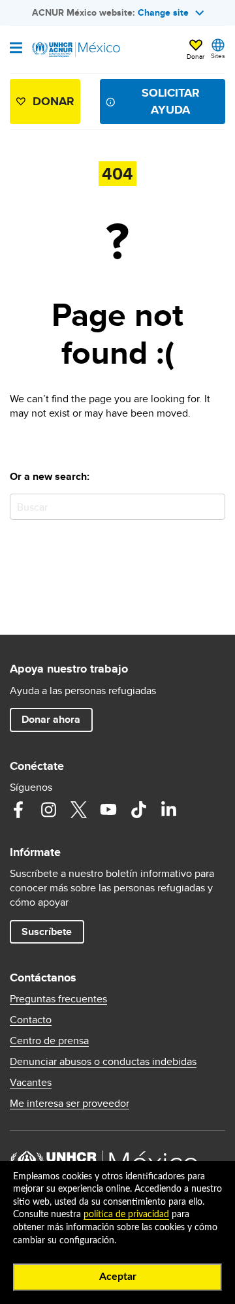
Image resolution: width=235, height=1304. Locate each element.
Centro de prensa (49, 1041)
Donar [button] (195, 56)
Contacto (31, 1020)
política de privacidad (126, 1214)
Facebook (18, 809)
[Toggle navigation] (16, 48)
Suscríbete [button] (47, 931)
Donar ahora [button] (51, 719)
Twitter (78, 809)
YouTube (108, 809)
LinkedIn (168, 809)
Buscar (212, 506)
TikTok (138, 809)
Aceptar (117, 1276)
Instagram (48, 809)
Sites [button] (218, 55)
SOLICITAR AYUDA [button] (171, 101)
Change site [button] (163, 12)
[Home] (76, 49)
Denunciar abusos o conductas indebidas (103, 1062)
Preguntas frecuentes (58, 999)
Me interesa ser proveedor (69, 1103)
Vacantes (31, 1082)
